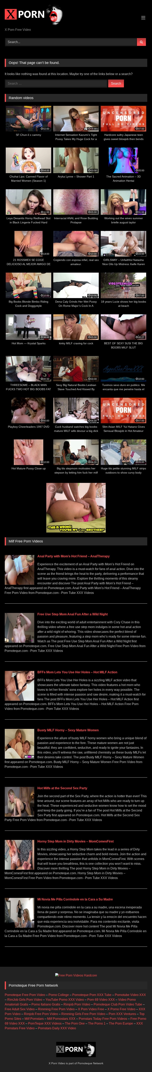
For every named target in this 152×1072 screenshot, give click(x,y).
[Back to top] (139, 1060)
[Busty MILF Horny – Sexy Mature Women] (19, 757)
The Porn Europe (121, 1023)
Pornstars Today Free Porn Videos (103, 1018)
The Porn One (75, 1023)
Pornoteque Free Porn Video (25, 995)
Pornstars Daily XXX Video (57, 1028)
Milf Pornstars (34, 1018)
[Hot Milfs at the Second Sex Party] (19, 815)
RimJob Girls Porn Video (24, 999)
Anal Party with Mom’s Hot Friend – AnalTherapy (73, 556)
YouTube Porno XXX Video (65, 999)
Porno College (58, 995)
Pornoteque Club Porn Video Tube (118, 1004)
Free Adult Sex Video (20, 1009)
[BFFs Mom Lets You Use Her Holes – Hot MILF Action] (19, 699)
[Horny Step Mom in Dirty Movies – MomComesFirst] (19, 868)
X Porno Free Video (121, 1009)
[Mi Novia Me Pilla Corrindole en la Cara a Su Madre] (19, 926)
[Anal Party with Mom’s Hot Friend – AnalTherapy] (19, 583)
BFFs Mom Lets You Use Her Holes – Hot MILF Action (77, 672)
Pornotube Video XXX (130, 995)
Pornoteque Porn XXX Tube (91, 995)
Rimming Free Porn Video (56, 1009)
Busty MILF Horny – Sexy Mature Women (68, 730)
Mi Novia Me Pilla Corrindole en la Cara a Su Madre (75, 899)
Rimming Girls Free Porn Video (83, 1014)
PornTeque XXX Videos (45, 1023)
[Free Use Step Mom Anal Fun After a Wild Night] (19, 641)
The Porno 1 (96, 1023)
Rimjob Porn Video (77, 1004)
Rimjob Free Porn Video (41, 1014)
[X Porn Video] (76, 15)
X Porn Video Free (91, 1009)
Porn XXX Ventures (122, 1014)
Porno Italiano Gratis (45, 1004)
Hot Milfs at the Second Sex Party (62, 788)
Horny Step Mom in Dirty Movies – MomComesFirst (75, 841)
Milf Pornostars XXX (61, 1018)
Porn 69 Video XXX (101, 999)
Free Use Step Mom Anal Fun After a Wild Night (72, 614)
